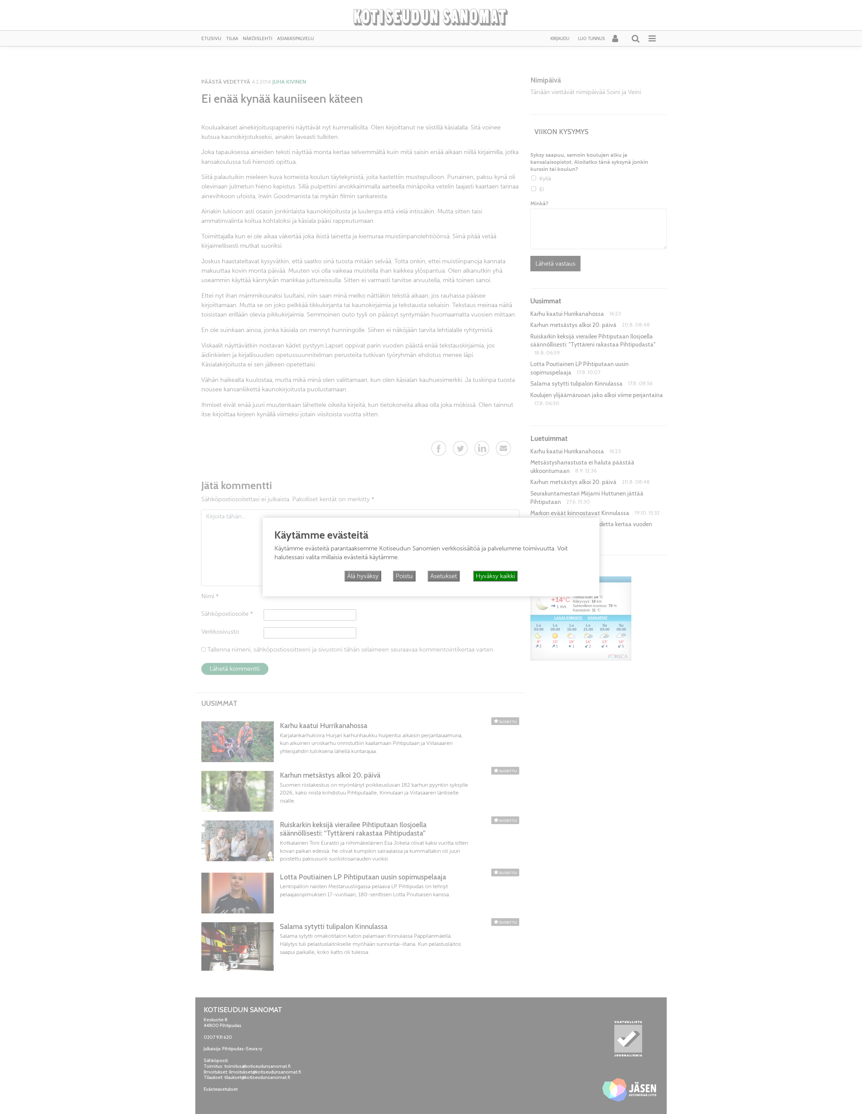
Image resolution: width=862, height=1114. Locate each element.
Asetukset (443, 576)
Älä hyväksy (362, 576)
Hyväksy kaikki (495, 576)
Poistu (404, 576)
